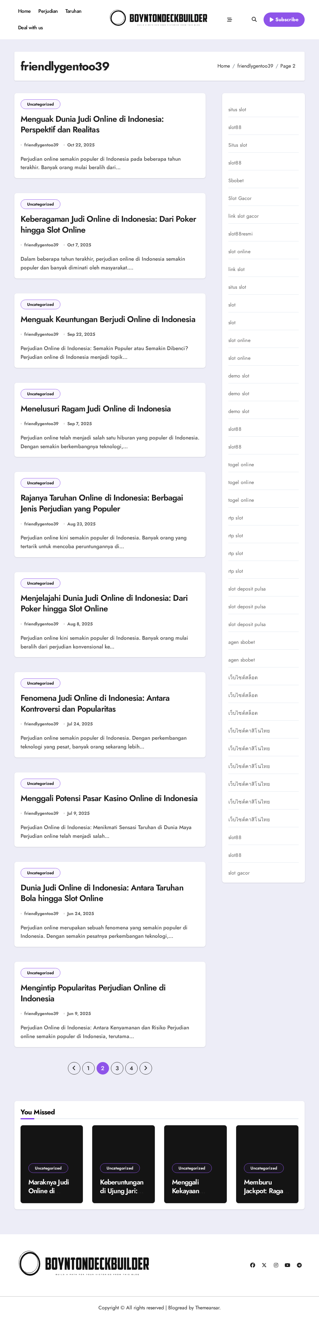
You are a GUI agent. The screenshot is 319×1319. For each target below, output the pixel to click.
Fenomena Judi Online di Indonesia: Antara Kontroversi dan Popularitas (95, 703)
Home (24, 11)
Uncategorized (40, 104)
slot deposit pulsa (247, 589)
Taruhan (73, 11)
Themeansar (207, 1307)
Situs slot (237, 145)
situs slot (237, 109)
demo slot (239, 375)
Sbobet (236, 180)
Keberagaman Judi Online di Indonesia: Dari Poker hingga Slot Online (108, 224)
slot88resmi (240, 233)
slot (232, 304)
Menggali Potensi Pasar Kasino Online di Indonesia (109, 798)
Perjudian (48, 11)
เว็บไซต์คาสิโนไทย (249, 731)
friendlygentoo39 (41, 145)
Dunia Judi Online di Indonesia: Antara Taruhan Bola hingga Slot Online (102, 893)
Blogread (177, 1307)
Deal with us (30, 27)
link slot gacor (243, 216)
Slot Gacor (240, 198)
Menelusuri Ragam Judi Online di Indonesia (96, 409)
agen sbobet (241, 642)
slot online (239, 251)
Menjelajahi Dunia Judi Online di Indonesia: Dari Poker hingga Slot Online (104, 603)
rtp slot (235, 518)
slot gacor (239, 873)
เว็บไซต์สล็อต (243, 677)
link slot (236, 269)
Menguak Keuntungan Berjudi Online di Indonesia (108, 319)
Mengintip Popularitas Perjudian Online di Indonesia (93, 993)
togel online (241, 464)
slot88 (234, 127)
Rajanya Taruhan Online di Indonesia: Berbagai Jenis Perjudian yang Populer (102, 503)
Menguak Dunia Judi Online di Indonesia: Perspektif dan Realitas (92, 124)
